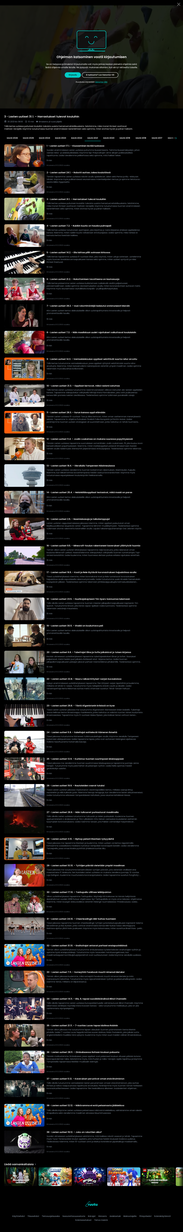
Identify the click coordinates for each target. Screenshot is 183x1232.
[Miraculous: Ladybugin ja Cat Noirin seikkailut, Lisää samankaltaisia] (89, 1177)
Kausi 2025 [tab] (28, 138)
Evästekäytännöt (162, 1216)
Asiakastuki (115, 1216)
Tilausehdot (33, 1216)
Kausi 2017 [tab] (157, 138)
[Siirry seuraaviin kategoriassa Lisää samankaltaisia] (178, 1177)
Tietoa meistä (101, 1220)
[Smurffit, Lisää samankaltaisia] (55, 1177)
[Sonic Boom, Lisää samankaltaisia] (123, 1177)
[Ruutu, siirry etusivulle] (91, 1205)
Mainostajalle (130, 1216)
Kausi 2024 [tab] (44, 138)
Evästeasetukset (83, 1220)
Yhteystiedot (145, 1216)
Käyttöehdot (18, 1216)
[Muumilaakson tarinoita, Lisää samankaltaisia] (21, 1177)
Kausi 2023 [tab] (60, 138)
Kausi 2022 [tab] (76, 138)
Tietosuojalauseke (51, 1216)
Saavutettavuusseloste (73, 1216)
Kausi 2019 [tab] (125, 138)
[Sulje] (178, 4)
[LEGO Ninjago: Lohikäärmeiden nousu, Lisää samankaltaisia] (158, 1177)
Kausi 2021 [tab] (92, 138)
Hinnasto (102, 1216)
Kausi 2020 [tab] (108, 138)
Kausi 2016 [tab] (173, 138)
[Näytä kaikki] (91, 1176)
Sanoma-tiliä (101, 82)
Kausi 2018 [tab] (141, 138)
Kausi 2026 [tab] (12, 138)
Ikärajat (92, 1216)
